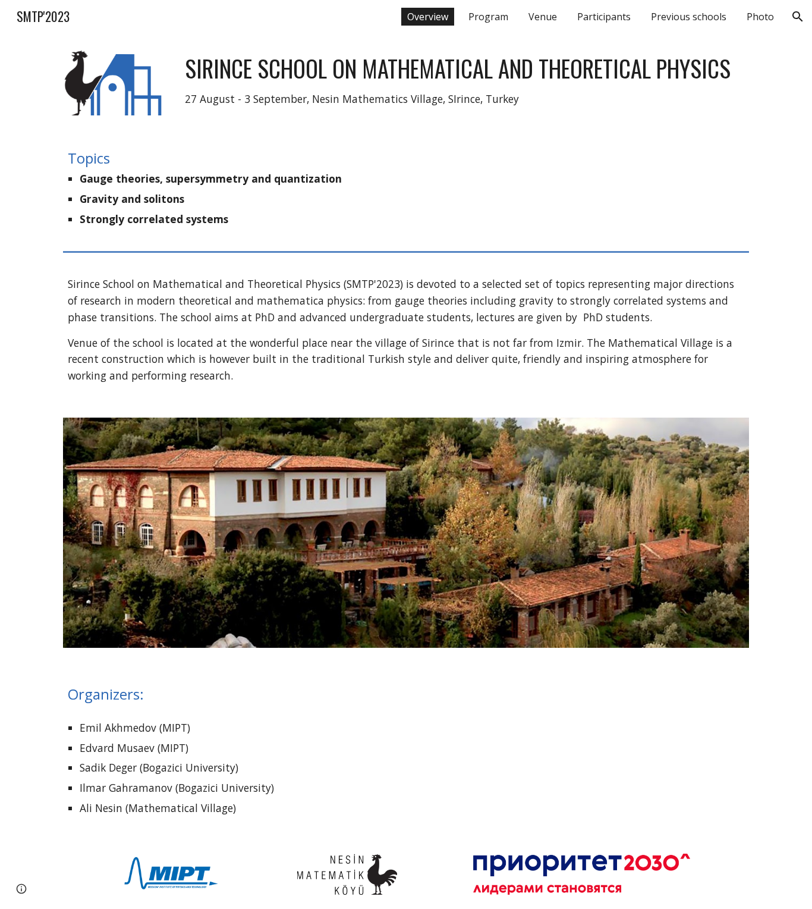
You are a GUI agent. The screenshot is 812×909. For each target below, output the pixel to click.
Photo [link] (760, 16)
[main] (464, 81)
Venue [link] (542, 16)
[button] (797, 16)
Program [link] (488, 16)
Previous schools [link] (688, 16)
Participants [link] (604, 16)
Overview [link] (427, 16)
